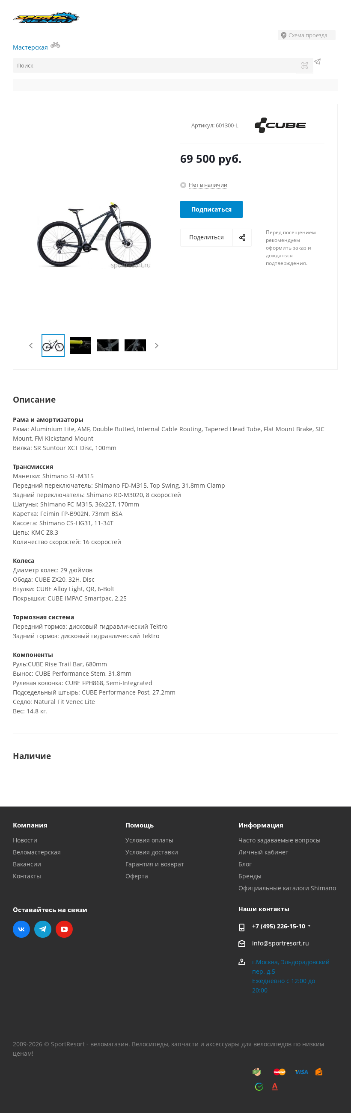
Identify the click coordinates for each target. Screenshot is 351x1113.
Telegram (42, 929)
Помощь (139, 825)
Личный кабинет (263, 852)
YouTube (64, 929)
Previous (31, 345)
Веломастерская (37, 852)
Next (156, 345)
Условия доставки (151, 852)
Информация (260, 825)
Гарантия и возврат (154, 864)
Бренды (250, 876)
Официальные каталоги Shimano (287, 888)
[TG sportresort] (317, 63)
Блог (245, 864)
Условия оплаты (149, 840)
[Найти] (304, 66)
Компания (30, 825)
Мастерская (31, 47)
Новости (25, 840)
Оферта (136, 876)
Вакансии (27, 864)
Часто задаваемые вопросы (279, 840)
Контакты (27, 876)
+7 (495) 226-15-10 (278, 926)
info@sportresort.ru (280, 943)
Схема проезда (308, 35)
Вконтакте (21, 929)
